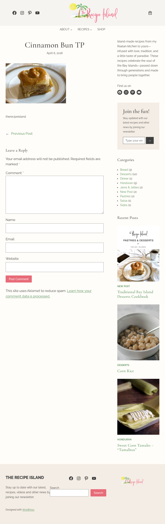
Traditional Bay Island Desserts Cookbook (135, 294)
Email (10, 239)
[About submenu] (71, 29)
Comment (15, 173)
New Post (126, 191)
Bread (124, 169)
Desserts (126, 174)
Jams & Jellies (129, 187)
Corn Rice (125, 371)
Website (12, 259)
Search (54, 487)
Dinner (124, 178)
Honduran (126, 183)
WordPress (28, 509)
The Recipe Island (25, 477)
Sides (123, 205)
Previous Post (22, 134)
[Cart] (150, 13)
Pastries (125, 196)
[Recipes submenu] (91, 29)
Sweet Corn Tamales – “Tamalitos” (135, 447)
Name (10, 220)
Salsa (123, 200)
